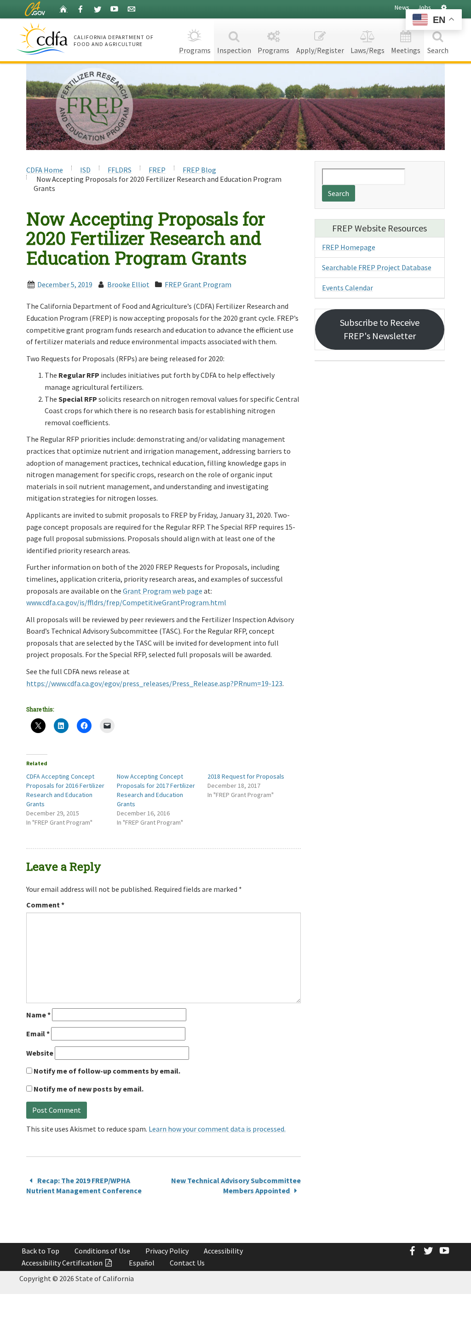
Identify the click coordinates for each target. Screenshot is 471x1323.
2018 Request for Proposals (245, 776)
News (402, 7)
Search (437, 50)
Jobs (424, 7)
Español (142, 1262)
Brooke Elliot (128, 284)
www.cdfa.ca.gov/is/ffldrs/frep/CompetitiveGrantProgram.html (126, 602)
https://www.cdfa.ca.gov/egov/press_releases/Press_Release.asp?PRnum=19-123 (154, 683)
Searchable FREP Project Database (376, 267)
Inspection (234, 50)
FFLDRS (120, 169)
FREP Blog (199, 169)
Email (38, 1033)
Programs (195, 50)
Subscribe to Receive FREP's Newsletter (379, 329)
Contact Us (187, 1262)
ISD (85, 169)
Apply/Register (320, 50)
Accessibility (223, 1250)
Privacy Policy (167, 1250)
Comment (45, 904)
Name (38, 1014)
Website (39, 1052)
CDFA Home (44, 169)
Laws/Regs (367, 50)
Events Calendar (347, 287)
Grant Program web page (162, 590)
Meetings (405, 50)
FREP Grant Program (198, 284)
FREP (157, 169)
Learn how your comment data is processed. (217, 1128)
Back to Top (40, 1250)
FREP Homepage (348, 247)
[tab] (444, 8)
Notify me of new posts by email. (89, 1088)
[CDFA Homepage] (43, 38)
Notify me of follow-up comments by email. (107, 1070)
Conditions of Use (102, 1250)
